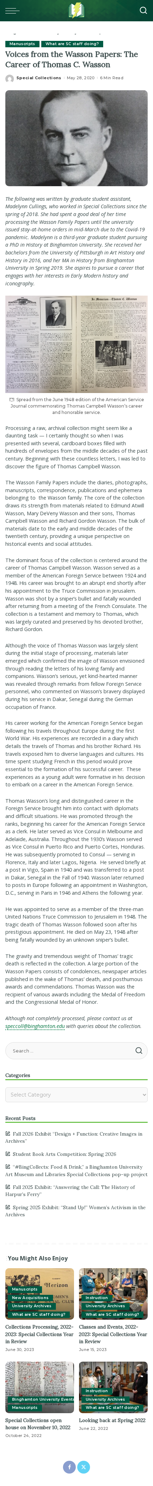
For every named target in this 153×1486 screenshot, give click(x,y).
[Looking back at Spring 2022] (113, 1387)
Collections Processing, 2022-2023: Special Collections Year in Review (39, 1334)
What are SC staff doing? (72, 44)
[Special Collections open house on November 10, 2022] (39, 1387)
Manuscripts (22, 44)
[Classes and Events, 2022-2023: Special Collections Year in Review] (113, 1294)
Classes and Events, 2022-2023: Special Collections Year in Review (113, 1334)
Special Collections (39, 77)
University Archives (32, 1306)
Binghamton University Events (43, 1399)
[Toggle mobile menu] (14, 10)
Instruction (97, 1298)
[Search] (143, 10)
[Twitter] (83, 1467)
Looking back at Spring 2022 (112, 1420)
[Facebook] (69, 1467)
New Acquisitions (30, 1298)
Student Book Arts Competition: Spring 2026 (64, 1154)
